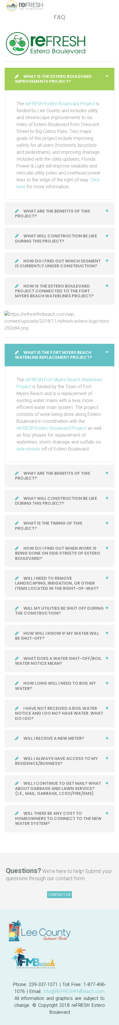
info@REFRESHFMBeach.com (74, 991)
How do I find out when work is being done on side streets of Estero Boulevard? (57, 553)
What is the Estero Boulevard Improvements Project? (53, 79)
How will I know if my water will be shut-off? (57, 635)
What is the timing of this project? (48, 525)
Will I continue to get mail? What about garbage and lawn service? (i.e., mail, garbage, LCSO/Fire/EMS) (58, 788)
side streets (28, 449)
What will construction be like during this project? (56, 238)
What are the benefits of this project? (52, 213)
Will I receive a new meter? (53, 738)
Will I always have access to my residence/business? (56, 761)
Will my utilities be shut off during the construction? (59, 610)
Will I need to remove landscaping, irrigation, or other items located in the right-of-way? (57, 583)
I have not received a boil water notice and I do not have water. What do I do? (59, 713)
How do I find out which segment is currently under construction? (58, 263)
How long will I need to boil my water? (55, 685)
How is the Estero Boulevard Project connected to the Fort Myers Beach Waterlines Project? (54, 291)
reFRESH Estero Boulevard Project (60, 103)
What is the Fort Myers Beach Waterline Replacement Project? (53, 355)
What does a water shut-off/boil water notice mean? (58, 661)
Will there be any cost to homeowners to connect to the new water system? (58, 818)
